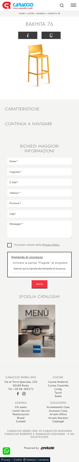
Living (31, 13)
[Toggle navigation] (73, 5)
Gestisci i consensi (38, 459)
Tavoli (58, 392)
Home (22, 13)
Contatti (21, 421)
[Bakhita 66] (10, 35)
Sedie (58, 396)
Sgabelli (41, 13)
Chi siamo (21, 407)
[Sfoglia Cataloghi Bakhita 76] (51, 35)
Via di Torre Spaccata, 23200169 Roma (20, 383)
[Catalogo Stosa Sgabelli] (36, 330)
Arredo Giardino (58, 418)
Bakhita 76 (54, 13)
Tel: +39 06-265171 (21, 389)
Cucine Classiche (58, 385)
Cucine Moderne (58, 382)
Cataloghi (58, 421)
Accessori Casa (58, 411)
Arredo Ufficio (58, 414)
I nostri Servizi (21, 411)
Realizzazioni (21, 414)
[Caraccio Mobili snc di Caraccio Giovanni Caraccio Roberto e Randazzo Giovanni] (17, 5)
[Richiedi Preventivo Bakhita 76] (27, 35)
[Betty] (68, 35)
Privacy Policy (51, 245)
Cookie (18, 459)
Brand (21, 418)
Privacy (5, 459)
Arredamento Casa (58, 407)
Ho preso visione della (37, 245)
